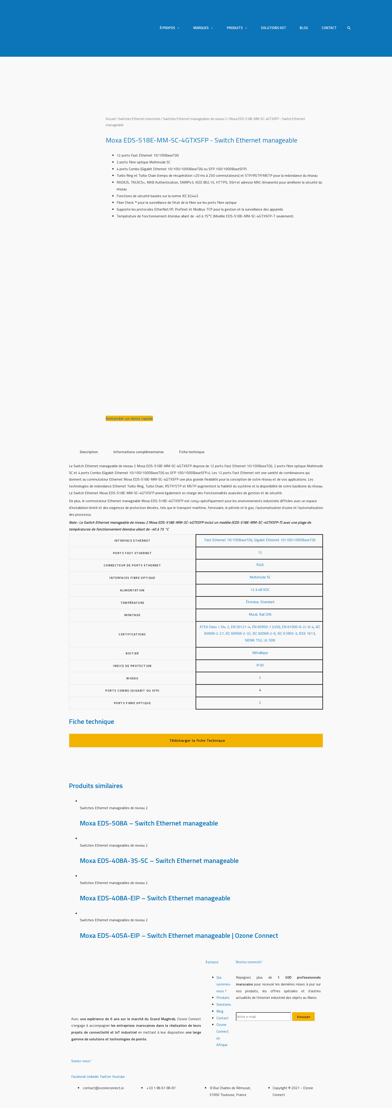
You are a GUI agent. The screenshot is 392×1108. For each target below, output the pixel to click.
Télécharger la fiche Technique (197, 740)
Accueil (110, 118)
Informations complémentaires (138, 452)
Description (89, 452)
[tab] (89, 452)
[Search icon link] (349, 28)
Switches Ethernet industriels (139, 118)
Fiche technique (191, 452)
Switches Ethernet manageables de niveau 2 (195, 118)
